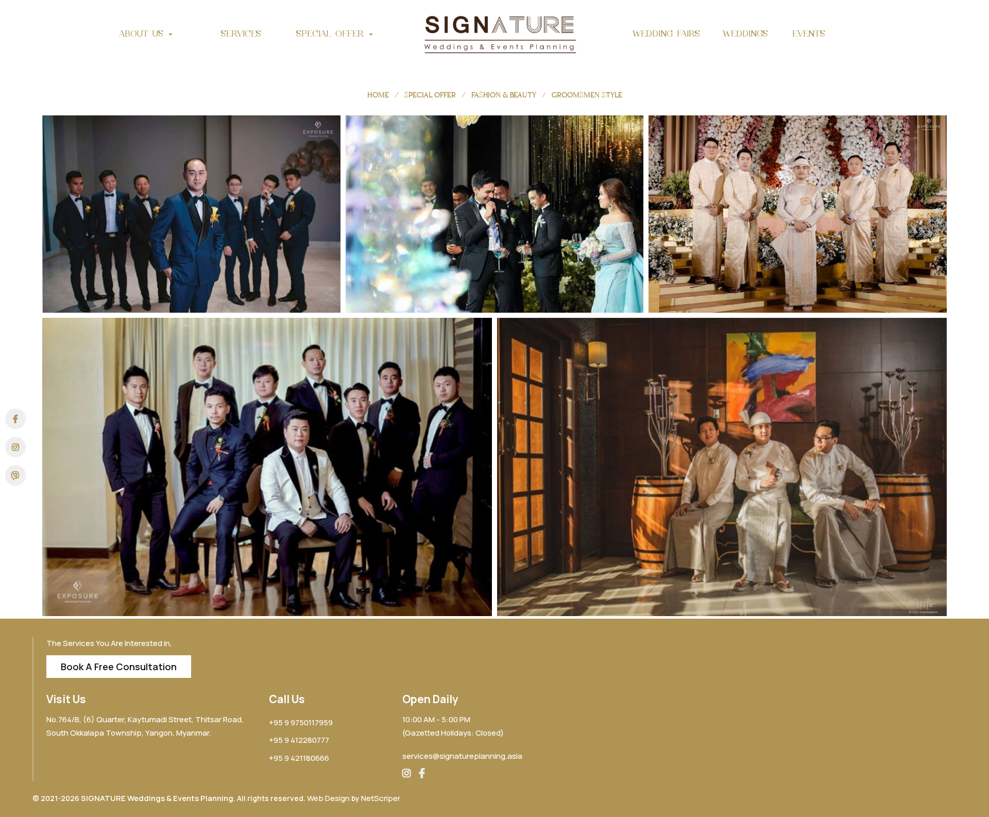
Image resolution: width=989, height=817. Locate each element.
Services (241, 33)
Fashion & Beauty (503, 95)
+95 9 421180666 (299, 758)
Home (378, 95)
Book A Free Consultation (119, 666)
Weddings (745, 33)
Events (808, 33)
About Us (143, 33)
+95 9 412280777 (299, 740)
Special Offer (332, 33)
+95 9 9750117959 (301, 722)
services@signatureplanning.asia (462, 756)
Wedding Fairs (666, 33)
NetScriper (380, 798)
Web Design (328, 798)
